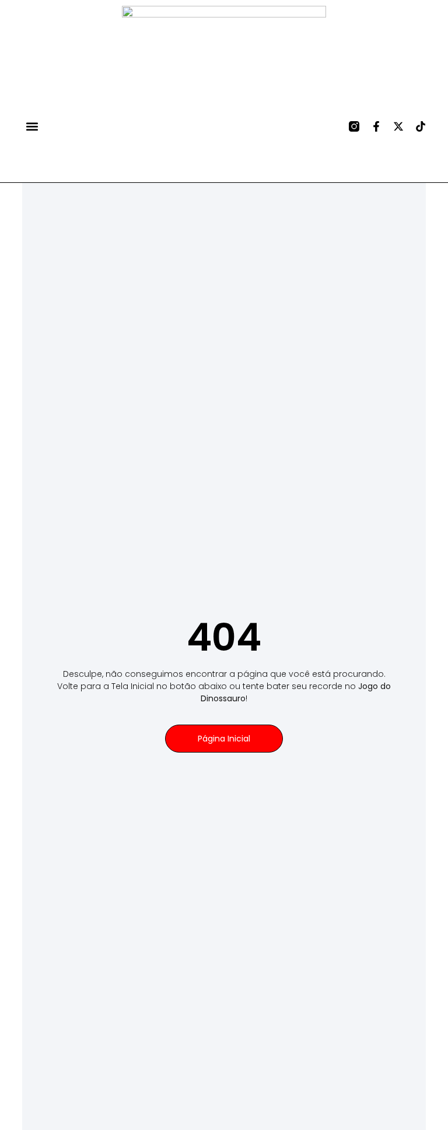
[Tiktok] (420, 126)
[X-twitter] (398, 126)
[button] (31, 126)
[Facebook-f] (376, 126)
